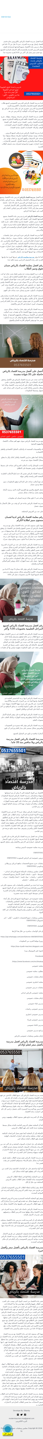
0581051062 (6, 17)
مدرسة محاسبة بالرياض (26, 257)
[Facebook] (25, 1415)
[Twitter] (21, 1415)
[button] (40, 36)
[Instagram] (18, 1415)
